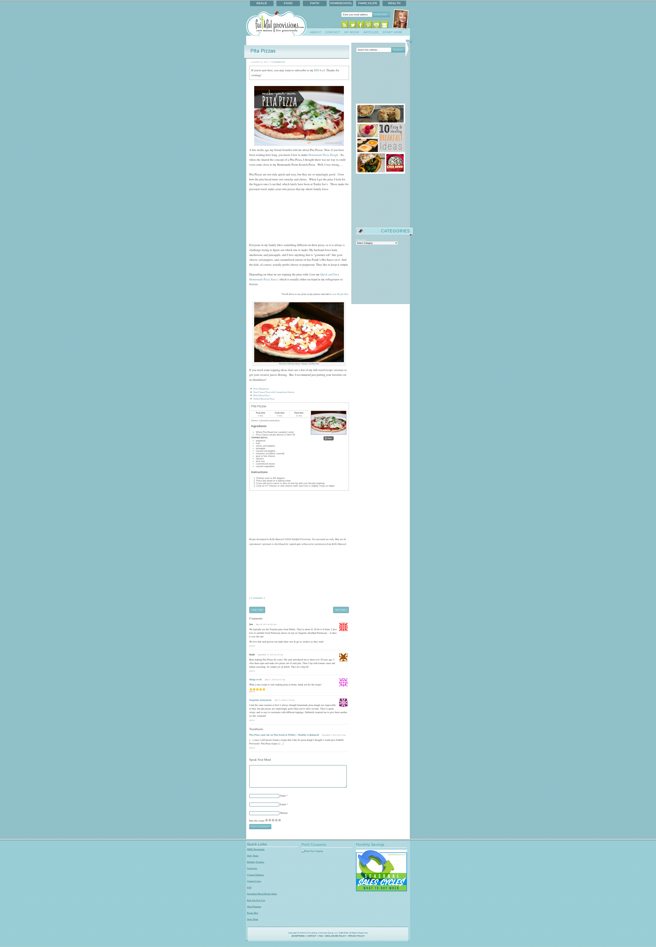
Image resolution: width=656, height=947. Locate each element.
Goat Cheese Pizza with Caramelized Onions (273, 392)
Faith (314, 3)
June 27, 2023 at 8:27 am (275, 679)
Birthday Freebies (255, 862)
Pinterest (368, 25)
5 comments (257, 597)
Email (384, 25)
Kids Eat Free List (256, 900)
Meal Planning (254, 906)
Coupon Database (255, 874)
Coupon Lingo (254, 881)
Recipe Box (252, 913)
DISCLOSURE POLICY (335, 936)
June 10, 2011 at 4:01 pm (266, 624)
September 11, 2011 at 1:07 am (270, 654)
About (315, 32)
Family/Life (367, 3)
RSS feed (319, 70)
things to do (255, 679)
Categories (252, 868)
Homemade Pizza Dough (323, 155)
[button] (329, 438)
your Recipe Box (340, 294)
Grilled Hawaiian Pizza (264, 398)
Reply (252, 646)
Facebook (360, 25)
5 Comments (277, 62)
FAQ (249, 887)
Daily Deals (252, 855)
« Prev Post (257, 610)
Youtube (376, 25)
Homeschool (341, 3)
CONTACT (311, 936)
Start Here (392, 32)
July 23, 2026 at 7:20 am (285, 700)
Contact (332, 32)
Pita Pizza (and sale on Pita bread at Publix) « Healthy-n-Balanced (284, 735)
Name (283, 795)
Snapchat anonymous (260, 700)
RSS (344, 25)
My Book (352, 32)
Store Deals (252, 919)
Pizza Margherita (261, 388)
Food (288, 3)
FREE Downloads (256, 849)
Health (394, 3)
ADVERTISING (298, 936)
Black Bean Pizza (261, 395)
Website (284, 812)
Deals (262, 3)
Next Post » (341, 610)
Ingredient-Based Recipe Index (262, 893)
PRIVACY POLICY (356, 936)
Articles (370, 32)
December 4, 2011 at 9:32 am (334, 735)
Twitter (352, 25)
